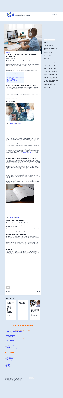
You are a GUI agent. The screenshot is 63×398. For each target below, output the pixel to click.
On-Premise (8, 366)
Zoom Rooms (8, 361)
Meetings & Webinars (9, 358)
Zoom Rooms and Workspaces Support (12, 348)
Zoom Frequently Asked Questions (12, 368)
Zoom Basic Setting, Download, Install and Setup (14, 331)
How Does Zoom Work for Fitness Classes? (13, 292)
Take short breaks (10, 78)
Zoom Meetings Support (10, 340)
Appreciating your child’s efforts (12, 79)
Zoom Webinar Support (10, 342)
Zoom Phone (8, 359)
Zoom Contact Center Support (11, 345)
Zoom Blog (8, 52)
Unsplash (19, 123)
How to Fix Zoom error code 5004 (34, 292)
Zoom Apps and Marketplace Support (12, 341)
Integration (8, 365)
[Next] (38, 310)
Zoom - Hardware (9, 367)
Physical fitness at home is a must (12, 80)
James (8, 58)
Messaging (8, 364)
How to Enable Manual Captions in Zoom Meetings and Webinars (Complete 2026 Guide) (51, 48)
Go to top (40, 327)
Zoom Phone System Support (11, 344)
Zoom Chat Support (9, 347)
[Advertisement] (25, 6)
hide (17, 73)
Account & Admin (9, 360)
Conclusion (9, 81)
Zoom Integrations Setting (10, 335)
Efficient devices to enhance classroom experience (15, 77)
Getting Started (8, 356)
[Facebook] (53, 14)
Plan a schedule (9, 76)
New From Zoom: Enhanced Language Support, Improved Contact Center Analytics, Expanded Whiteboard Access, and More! (10, 309)
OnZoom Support (9, 349)
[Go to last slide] (7, 310)
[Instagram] (56, 14)
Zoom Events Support (9, 346)
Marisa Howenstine (13, 123)
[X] (54, 14)
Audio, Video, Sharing (10, 357)
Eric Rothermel (12, 217)
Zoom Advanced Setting (10, 336)
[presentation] (35, 303)
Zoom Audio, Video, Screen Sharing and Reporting (14, 333)
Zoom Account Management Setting (12, 332)
